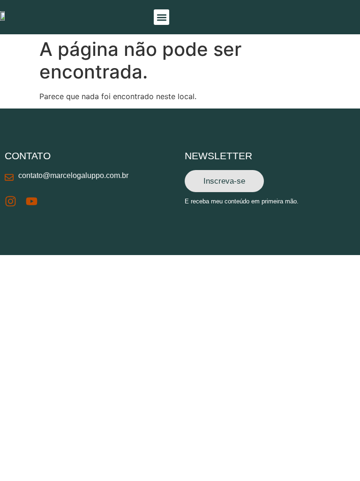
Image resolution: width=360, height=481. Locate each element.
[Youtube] (31, 201)
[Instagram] (10, 201)
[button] (161, 17)
